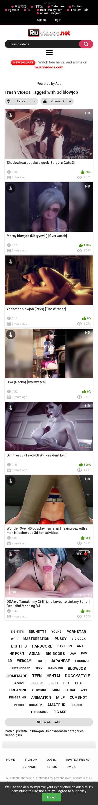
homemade (17, 676)
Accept (51, 797)
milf (60, 697)
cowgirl (39, 690)
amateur (56, 705)
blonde (76, 705)
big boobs (55, 654)
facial (70, 690)
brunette (37, 632)
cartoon (64, 646)
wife (14, 639)
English (77, 6)
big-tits (17, 631)
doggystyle (77, 676)
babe (41, 661)
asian (34, 653)
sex (66, 683)
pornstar (76, 632)
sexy (39, 668)
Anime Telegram (50, 13)
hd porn (17, 653)
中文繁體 (20, 6)
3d (10, 661)
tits (78, 683)
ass (84, 690)
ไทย (29, 10)
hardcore (42, 646)
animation (41, 697)
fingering (17, 697)
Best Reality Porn (51, 10)
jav (73, 653)
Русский (13, 10)
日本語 (38, 6)
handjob (55, 668)
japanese (60, 661)
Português (57, 6)
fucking (82, 661)
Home (10, 759)
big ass (60, 712)
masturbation (36, 639)
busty (53, 683)
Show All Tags (49, 722)
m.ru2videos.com (49, 67)
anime (19, 683)
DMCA (71, 767)
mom (56, 690)
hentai (53, 676)
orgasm (35, 705)
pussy (61, 639)
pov (84, 653)
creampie (18, 690)
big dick (37, 683)
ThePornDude (79, 10)
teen (37, 676)
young (56, 631)
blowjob (77, 668)
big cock (79, 638)
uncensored (20, 668)
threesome (39, 712)
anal (81, 646)
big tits (19, 646)
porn (19, 705)
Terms (52, 767)
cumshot (79, 697)
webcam (24, 661)
